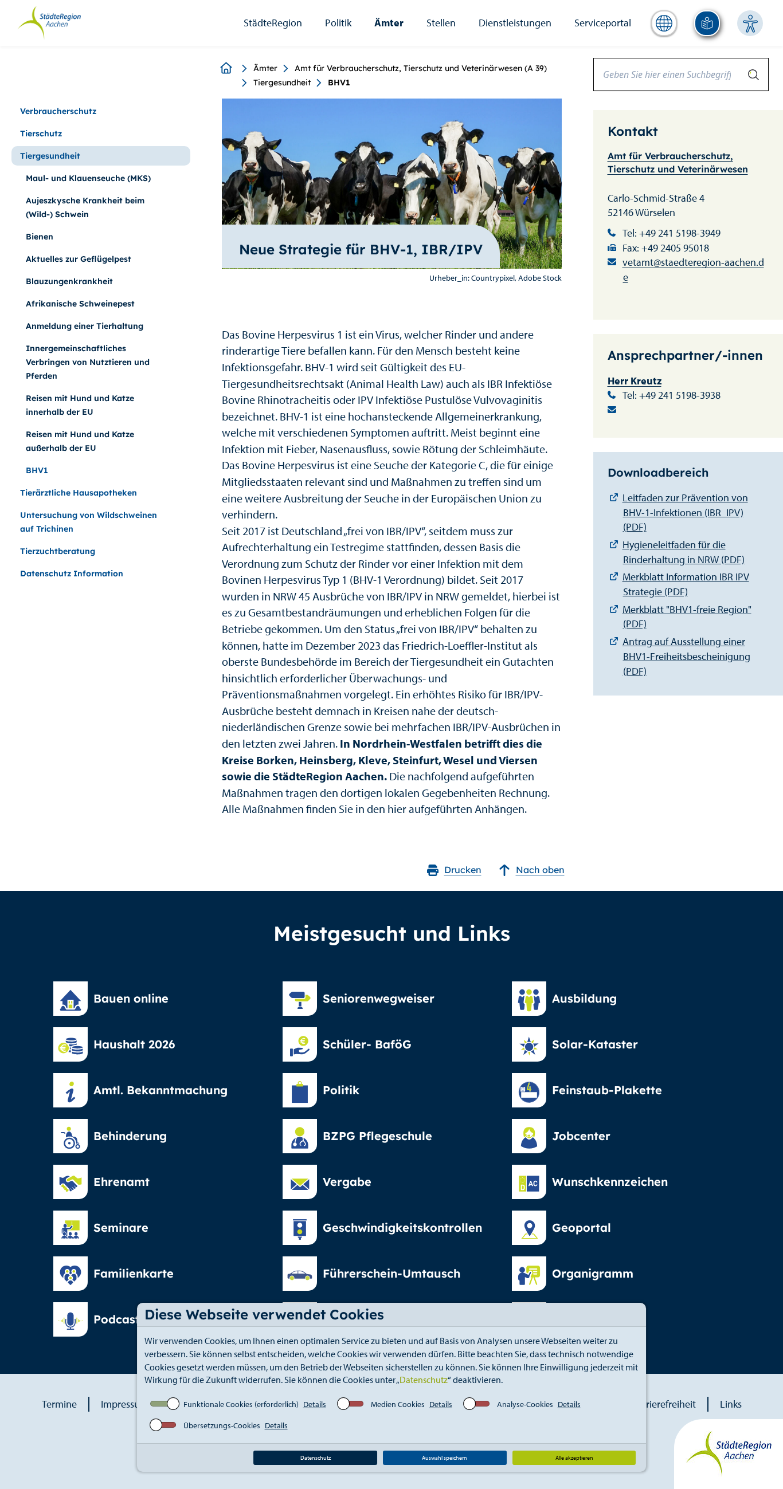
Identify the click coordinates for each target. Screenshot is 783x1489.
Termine (59, 1404)
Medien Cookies (398, 1404)
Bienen (39, 236)
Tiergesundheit (282, 82)
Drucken (462, 869)
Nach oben (540, 869)
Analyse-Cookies (525, 1404)
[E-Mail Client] (688, 410)
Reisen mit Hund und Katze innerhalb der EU (80, 405)
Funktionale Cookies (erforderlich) (241, 1404)
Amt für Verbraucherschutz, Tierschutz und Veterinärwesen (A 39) (421, 68)
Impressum (124, 1404)
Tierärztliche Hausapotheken (78, 493)
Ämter (389, 22)
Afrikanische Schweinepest (80, 303)
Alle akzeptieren (574, 1458)
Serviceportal (602, 22)
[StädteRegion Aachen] (49, 22)
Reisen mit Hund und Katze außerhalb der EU (80, 441)
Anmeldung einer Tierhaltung (84, 326)
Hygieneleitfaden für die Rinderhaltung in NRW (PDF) (684, 552)
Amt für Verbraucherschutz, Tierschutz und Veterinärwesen (678, 162)
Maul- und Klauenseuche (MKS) (88, 178)
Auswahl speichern (444, 1458)
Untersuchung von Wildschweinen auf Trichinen (88, 522)
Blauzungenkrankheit (69, 281)
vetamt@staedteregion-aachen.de (693, 270)
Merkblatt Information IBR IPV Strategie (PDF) (686, 584)
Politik (338, 22)
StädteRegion (273, 22)
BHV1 (37, 470)
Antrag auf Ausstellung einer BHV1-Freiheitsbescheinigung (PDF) (686, 656)
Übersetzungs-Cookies (221, 1425)
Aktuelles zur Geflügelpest (78, 259)
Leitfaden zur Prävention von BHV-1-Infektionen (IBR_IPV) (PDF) (685, 512)
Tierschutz (41, 133)
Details (314, 1404)
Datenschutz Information (71, 573)
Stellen (441, 22)
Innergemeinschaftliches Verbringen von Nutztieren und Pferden (88, 362)
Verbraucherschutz (58, 111)
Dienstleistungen (515, 22)
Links (731, 1404)
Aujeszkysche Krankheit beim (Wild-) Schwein (85, 207)
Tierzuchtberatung (57, 551)
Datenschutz (424, 1379)
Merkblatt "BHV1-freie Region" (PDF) (687, 617)
